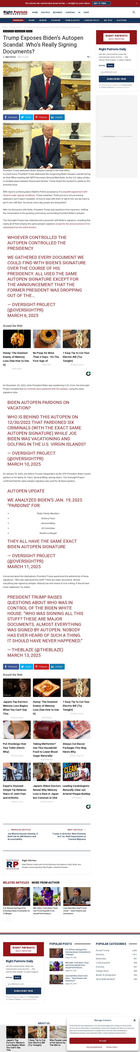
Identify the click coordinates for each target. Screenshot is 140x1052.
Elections (122, 20)
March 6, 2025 (22, 315)
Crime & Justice (72, 20)
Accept (102, 1040)
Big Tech (108, 20)
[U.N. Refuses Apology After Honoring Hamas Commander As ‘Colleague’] (16, 896)
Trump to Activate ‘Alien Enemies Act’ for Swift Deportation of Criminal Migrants (69, 837)
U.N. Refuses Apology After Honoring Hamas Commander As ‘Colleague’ (16, 911)
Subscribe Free (116, 79)
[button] (134, 1020)
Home (5, 27)
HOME (35, 12)
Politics (29, 31)
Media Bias (101, 958)
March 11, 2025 (24, 566)
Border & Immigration (106, 975)
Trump (31, 20)
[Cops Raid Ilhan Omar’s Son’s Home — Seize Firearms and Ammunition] (77, 896)
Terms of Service (107, 87)
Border (43, 20)
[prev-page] (4, 919)
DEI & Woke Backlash (105, 979)
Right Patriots (10, 57)
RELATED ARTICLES (16, 882)
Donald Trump (15, 27)
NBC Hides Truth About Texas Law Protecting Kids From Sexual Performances (45, 911)
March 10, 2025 (24, 464)
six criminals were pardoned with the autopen (46, 389)
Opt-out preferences (94, 1047)
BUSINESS (57, 12)
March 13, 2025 (24, 655)
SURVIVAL (70, 12)
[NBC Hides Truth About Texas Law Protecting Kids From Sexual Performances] (46, 896)
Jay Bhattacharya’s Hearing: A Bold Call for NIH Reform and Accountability (23, 837)
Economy (55, 20)
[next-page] (9, 919)
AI (79, 12)
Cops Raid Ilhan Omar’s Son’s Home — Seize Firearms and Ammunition (75, 911)
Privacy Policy (111, 1047)
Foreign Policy (91, 20)
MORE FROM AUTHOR (45, 882)
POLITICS (45, 12)
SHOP (86, 12)
